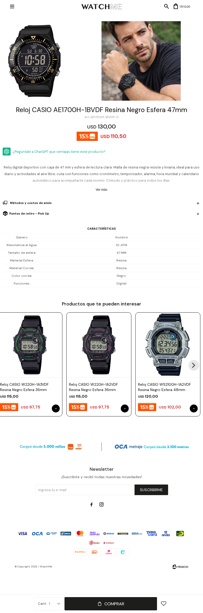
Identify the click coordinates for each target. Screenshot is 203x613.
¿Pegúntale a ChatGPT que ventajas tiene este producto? (59, 151)
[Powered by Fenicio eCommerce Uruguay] (180, 567)
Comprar (114, 604)
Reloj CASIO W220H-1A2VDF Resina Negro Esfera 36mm (93, 387)
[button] (193, 365)
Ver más (101, 190)
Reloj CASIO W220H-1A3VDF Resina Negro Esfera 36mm (24, 387)
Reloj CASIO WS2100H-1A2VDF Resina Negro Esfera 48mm (164, 387)
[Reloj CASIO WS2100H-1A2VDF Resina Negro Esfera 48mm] (167, 344)
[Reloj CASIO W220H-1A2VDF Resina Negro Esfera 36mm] (98, 344)
